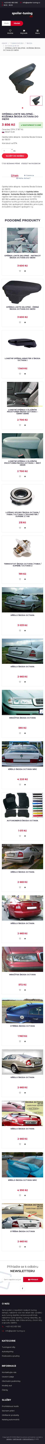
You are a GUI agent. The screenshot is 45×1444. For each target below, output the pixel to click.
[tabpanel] (36, 101)
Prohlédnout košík (10, 1406)
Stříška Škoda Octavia (22, 1026)
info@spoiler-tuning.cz (31, 3)
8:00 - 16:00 (8, 5)
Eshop (4, 43)
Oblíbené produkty (10, 1415)
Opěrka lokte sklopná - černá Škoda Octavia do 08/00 (22, 308)
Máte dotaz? (24, 178)
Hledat (17, 23)
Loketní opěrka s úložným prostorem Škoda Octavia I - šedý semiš (22, 463)
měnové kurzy (28, 1439)
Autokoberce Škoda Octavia (22, 820)
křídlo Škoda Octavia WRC (22, 769)
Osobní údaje (8, 1377)
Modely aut (7, 1385)
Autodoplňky (8, 1351)
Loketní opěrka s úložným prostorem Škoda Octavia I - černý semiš (22, 412)
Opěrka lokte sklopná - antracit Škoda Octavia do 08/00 (22, 257)
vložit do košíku (15, 156)
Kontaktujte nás (9, 1372)
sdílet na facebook (31, 163)
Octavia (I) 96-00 (12, 46)
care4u (9, 1439)
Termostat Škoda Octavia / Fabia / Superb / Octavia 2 (22, 565)
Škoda (29, 43)
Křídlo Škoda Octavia (22, 615)
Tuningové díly (17, 43)
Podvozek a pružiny (11, 1356)
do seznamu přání (11, 163)
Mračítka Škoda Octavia (22, 718)
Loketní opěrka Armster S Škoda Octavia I (22, 359)
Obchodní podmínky (11, 1381)
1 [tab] (22, 108)
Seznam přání (8, 1411)
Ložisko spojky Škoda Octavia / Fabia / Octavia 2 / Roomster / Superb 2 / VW (23, 514)
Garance (30, 175)
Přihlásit (34, 1279)
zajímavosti (17, 1439)
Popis (15, 175)
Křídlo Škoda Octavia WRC (22, 1180)
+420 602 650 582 (11, 3)
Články (5, 1390)
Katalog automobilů (10, 1419)
